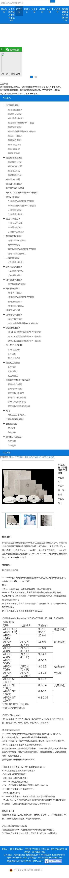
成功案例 (42, 10)
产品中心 (19, 10)
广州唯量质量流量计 (15, 419)
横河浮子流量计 (15, 293)
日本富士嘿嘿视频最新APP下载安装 (22, 192)
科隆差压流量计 (15, 114)
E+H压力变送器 (15, 223)
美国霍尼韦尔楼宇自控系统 (18, 380)
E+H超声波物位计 (16, 232)
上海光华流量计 (13, 258)
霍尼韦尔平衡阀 (15, 389)
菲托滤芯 (12, 354)
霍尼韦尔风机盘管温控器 (19, 406)
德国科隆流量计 (13, 105)
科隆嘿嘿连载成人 (16, 118)
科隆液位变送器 (15, 166)
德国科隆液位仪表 (14, 158)
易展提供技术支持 (15, 861)
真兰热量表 (13, 376)
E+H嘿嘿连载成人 (16, 214)
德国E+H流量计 (13, 197)
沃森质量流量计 (15, 275)
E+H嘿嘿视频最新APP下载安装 (22, 205)
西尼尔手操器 (14, 245)
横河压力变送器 (13, 310)
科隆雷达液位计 (15, 162)
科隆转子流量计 (15, 136)
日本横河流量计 (13, 288)
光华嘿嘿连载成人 (16, 262)
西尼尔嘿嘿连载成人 (17, 253)
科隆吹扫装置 (14, 153)
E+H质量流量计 (15, 210)
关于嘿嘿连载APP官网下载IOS (12, 15)
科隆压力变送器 (13, 179)
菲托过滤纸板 (14, 358)
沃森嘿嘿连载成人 (16, 271)
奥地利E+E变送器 (14, 437)
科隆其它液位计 (15, 175)
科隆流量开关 (14, 149)
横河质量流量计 (15, 301)
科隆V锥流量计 (14, 144)
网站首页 (4, 10)
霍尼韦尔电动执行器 (17, 397)
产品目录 (19, 457)
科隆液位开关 (14, 171)
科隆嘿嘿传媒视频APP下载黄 (21, 123)
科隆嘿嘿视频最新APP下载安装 (22, 131)
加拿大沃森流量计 (14, 267)
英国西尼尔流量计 (14, 236)
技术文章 (34, 10)
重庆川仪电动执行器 (15, 188)
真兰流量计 (13, 371)
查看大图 (28, 515)
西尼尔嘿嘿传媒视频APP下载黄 (22, 249)
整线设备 (12, 428)
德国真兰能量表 (13, 362)
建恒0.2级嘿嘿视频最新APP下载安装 (24, 341)
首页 (11, 457)
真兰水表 (12, 367)
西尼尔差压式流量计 (17, 240)
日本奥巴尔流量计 (14, 280)
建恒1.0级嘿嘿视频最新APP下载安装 (24, 332)
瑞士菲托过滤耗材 (14, 345)
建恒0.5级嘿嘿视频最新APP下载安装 (24, 336)
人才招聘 (50, 10)
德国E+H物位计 (13, 219)
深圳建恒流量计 (13, 328)
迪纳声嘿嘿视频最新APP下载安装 (23, 323)
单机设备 (12, 432)
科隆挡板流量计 (15, 140)
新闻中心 (27, 10)
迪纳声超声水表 (15, 319)
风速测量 (12, 445)
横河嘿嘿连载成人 (16, 306)
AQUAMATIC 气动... (17, 415)
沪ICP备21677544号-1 (33, 861)
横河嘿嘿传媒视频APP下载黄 (21, 297)
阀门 (8, 410)
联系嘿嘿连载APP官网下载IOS (65, 15)
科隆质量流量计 (15, 127)
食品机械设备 (12, 424)
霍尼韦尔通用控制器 (17, 402)
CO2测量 (12, 441)
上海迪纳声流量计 (14, 315)
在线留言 (57, 10)
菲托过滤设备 (14, 349)
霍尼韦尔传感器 (15, 384)
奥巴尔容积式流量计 (17, 284)
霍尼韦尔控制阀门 (16, 393)
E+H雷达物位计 (15, 227)
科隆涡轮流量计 (15, 110)
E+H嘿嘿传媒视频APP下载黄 (21, 201)
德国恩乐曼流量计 (14, 184)
